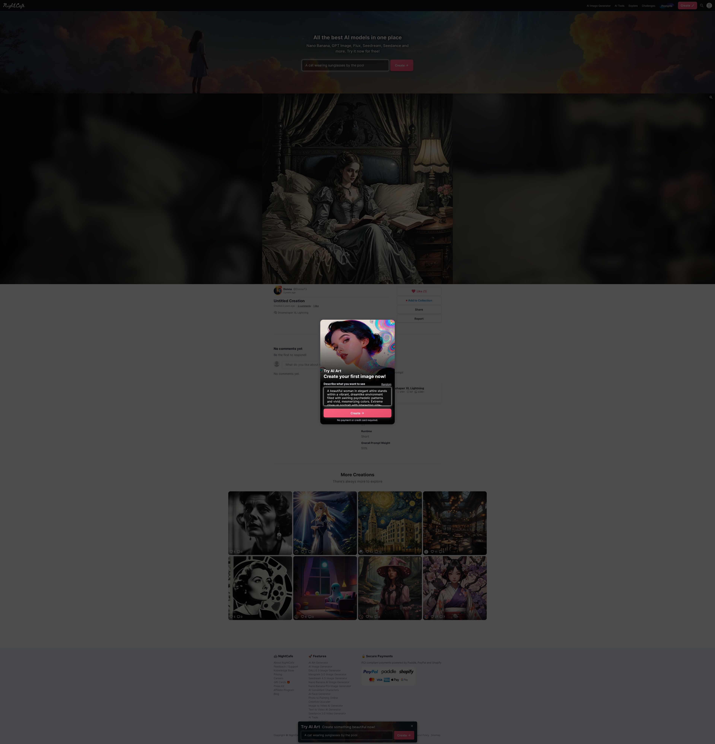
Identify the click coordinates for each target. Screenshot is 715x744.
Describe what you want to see (344, 384)
